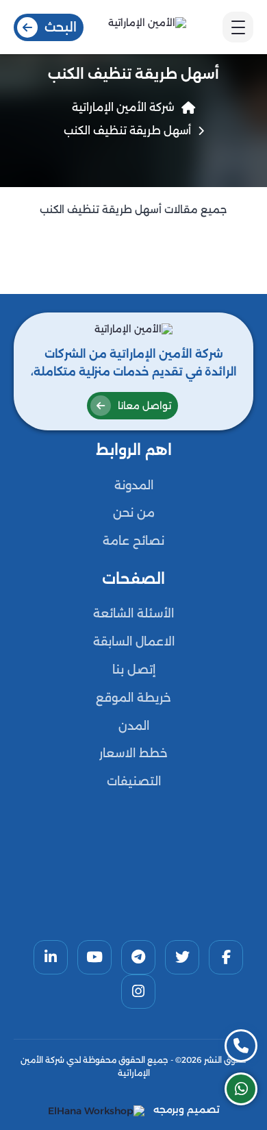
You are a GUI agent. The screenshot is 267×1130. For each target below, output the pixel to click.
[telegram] (138, 957)
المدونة (133, 485)
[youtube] (94, 957)
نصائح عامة (133, 541)
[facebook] (226, 957)
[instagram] (138, 991)
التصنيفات (134, 781)
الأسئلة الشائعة (133, 613)
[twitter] (182, 957)
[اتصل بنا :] (241, 1045)
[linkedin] (51, 957)
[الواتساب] (241, 1088)
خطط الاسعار (133, 753)
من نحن (134, 512)
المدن (133, 726)
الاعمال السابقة (134, 641)
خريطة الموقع (133, 697)
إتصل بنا (133, 669)
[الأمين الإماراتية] (147, 27)
